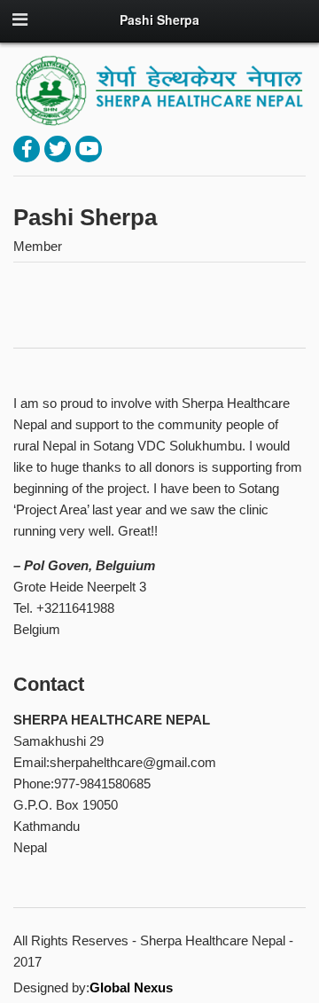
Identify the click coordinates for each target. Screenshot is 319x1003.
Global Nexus (131, 987)
